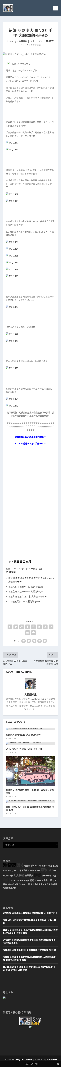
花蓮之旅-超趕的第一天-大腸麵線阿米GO (27, 591)
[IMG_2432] (12, 269)
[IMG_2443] (12, 276)
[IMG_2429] (12, 262)
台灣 (44, 884)
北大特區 (19, 875)
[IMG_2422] (12, 242)
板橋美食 (12, 888)
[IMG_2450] (12, 368)
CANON (22, 884)
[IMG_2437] (12, 142)
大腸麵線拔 (22, 41)
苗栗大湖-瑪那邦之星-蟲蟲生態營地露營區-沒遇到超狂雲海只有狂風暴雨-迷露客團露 (30, 931)
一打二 (16, 871)
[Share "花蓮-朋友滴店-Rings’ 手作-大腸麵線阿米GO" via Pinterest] (33, 627)
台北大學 (48, 880)
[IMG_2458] (12, 405)
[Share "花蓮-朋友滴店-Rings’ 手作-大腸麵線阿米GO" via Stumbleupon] (51, 627)
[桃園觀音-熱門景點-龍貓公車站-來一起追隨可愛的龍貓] (30, 771)
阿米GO (46, 869)
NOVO (35, 866)
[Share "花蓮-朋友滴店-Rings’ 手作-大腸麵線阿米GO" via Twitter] (16, 627)
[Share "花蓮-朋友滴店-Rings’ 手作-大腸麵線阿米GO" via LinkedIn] (39, 627)
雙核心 (10, 870)
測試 (7, 888)
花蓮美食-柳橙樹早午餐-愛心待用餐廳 (25, 586)
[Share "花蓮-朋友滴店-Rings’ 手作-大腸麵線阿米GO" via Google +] (22, 627)
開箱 (20, 865)
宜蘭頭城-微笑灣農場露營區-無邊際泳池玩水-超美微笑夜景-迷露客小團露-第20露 (29, 958)
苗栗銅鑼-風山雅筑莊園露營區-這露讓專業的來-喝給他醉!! (30, 912)
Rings (15, 568)
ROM (17, 881)
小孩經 (49, 866)
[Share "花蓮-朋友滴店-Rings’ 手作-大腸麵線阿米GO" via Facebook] (10, 627)
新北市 (44, 866)
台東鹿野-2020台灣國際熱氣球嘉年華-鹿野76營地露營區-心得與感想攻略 (29, 941)
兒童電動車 (39, 881)
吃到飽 (37, 871)
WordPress (51, 1059)
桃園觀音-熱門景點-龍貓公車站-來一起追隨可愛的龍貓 (30, 791)
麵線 (7, 879)
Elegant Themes (24, 1059)
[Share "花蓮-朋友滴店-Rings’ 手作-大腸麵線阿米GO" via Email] (27, 633)
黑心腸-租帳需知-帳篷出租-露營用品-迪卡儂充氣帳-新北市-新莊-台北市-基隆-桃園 (29, 968)
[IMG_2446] (12, 306)
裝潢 (16, 884)
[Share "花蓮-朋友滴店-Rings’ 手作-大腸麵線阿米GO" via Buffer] (45, 627)
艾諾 (7, 876)
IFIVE (13, 881)
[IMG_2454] (12, 399)
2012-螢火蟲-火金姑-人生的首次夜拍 (24, 748)
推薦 (38, 874)
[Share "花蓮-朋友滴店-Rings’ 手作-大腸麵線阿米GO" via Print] (33, 633)
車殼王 (27, 880)
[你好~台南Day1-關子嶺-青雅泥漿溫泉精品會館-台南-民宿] (30, 801)
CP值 (54, 875)
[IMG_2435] (12, 149)
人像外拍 (11, 884)
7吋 (40, 866)
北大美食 (38, 884)
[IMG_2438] (12, 201)
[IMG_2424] (12, 248)
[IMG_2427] (12, 194)
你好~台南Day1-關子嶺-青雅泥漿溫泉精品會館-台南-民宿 (30, 808)
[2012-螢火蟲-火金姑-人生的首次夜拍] (30, 743)
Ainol (5, 871)
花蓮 (40, 568)
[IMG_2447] (12, 334)
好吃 (32, 880)
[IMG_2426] (12, 255)
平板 (11, 875)
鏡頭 (21, 881)
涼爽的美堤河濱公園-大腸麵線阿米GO (24, 734)
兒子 (32, 884)
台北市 (27, 865)
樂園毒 (48, 876)
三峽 (28, 884)
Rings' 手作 (24, 568)
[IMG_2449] (12, 341)
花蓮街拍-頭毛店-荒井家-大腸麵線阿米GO (27, 596)
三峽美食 (29, 875)
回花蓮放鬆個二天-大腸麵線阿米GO (24, 601)
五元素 (55, 866)
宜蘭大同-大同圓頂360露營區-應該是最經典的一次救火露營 (29, 921)
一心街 (34, 568)
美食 (44, 876)
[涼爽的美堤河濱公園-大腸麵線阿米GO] (30, 729)
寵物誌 (9, 865)
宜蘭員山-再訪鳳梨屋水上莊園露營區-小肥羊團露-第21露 (29, 950)
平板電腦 (23, 870)
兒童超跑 (31, 871)
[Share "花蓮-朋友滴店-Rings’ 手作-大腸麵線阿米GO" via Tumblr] (27, 627)
